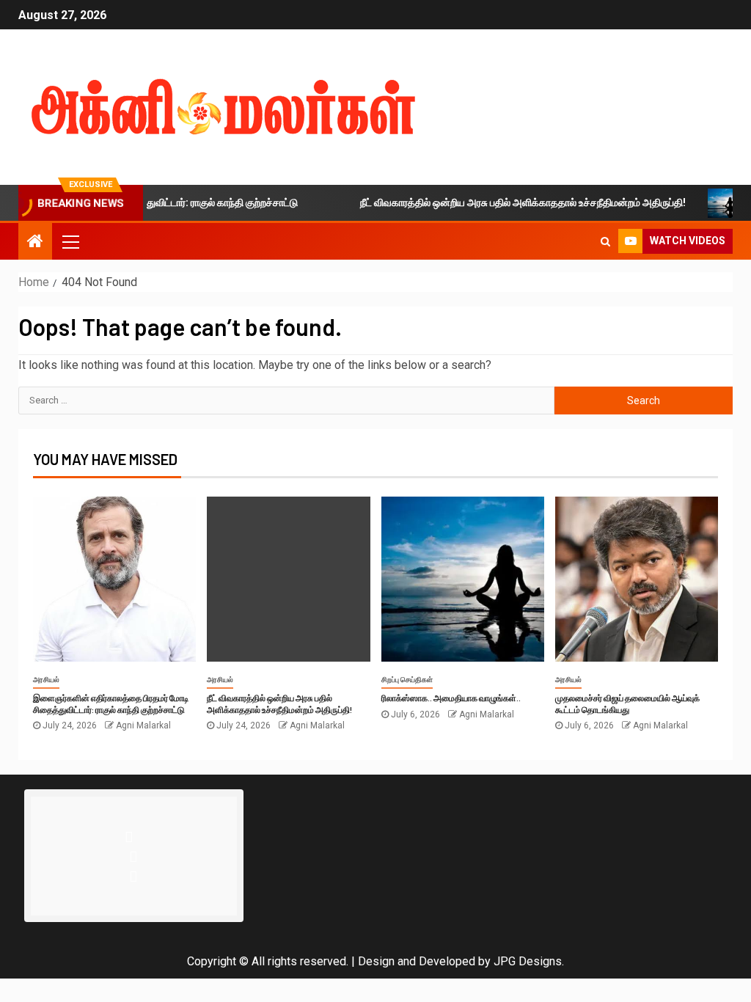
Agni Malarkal (143, 725)
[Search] (605, 241)
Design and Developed (416, 961)
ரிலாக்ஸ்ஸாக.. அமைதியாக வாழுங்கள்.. (451, 697)
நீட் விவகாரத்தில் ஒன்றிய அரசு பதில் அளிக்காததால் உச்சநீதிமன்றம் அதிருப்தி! (507, 202)
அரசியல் (46, 680)
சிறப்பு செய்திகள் (407, 680)
